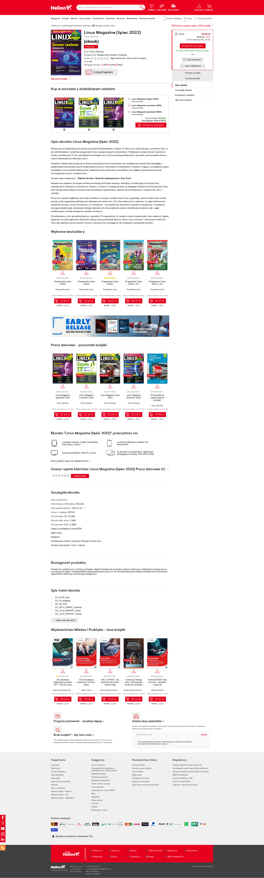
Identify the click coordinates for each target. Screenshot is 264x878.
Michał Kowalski (157, 690)
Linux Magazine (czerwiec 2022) (146, 105)
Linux (74, 545)
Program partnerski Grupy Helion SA (187, 765)
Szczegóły (183, 90)
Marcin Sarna (86, 690)
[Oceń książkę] (100, 58)
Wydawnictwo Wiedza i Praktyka (112, 55)
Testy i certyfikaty (58, 788)
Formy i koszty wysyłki (100, 784)
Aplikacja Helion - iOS (59, 795)
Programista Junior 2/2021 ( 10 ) (157, 282)
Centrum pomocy (98, 765)
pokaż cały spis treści (65, 620)
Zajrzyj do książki (59, 79)
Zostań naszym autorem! (142, 768)
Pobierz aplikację (174, 18)
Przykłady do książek (140, 778)
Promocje (110, 18)
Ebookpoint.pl (191, 851)
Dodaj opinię (80, 476)
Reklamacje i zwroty (99, 810)
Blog (93, 794)
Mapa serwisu (96, 800)
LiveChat (94, 803)
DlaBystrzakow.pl (156, 851)
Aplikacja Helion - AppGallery (62, 798)
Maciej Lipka (117, 690)
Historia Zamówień (58, 772)
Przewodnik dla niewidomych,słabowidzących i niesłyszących (104, 769)
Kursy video (85, 18)
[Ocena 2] (95, 58)
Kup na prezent (194, 59)
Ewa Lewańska (106, 690)
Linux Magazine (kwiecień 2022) (134, 396)
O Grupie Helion (138, 765)
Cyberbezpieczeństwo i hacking (65, 541)
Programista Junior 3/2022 (86, 282)
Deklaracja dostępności (100, 780)
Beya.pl (114, 857)
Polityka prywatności (99, 777)
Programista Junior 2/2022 (62, 282)
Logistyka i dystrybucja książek (185, 785)
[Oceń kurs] (60, 475)
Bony (190, 18)
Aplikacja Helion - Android (61, 791)
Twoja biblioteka (57, 775)
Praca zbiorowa (97, 51)
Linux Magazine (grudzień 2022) (147, 112)
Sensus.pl (115, 851)
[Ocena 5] (104, 58)
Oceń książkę (137, 772)
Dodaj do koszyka (192, 45)
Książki (65, 18)
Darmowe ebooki (147, 18)
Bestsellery (132, 18)
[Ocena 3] (98, 58)
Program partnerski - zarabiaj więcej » (79, 721)
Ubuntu (82, 545)
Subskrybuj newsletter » (148, 721)
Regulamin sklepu (98, 774)
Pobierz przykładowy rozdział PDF (66, 528)
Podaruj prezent (205, 18)
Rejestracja (55, 768)
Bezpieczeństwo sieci (91, 541)
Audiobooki (98, 18)
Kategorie (55, 18)
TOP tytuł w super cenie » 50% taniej (190, 25)
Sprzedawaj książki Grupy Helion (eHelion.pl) (190, 768)
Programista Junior (63, 289)
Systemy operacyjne (60, 545)
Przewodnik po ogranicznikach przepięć (157, 397)
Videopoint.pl (97, 857)
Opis (181, 85)
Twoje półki (55, 778)
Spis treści (183, 100)
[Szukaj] (141, 7)
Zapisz (204, 734)
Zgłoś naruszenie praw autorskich (145, 785)
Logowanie (55, 765)
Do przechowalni (192, 78)
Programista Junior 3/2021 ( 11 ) (133, 282)
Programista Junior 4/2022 (110, 282)
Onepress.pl (97, 851)
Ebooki (74, 18)
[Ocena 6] (107, 58)
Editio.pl (133, 851)
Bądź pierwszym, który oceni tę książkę (128, 58)
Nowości (121, 18)
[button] (167, 254)
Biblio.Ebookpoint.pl (175, 857)
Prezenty (54, 785)
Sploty (151, 857)
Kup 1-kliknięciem (193, 66)
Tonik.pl (210, 866)
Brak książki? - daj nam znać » (74, 735)
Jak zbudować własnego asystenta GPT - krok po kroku (62, 682)
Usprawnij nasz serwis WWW (103, 790)
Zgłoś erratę (56, 533)
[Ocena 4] (101, 58)
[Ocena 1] (92, 58)
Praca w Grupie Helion (181, 781)
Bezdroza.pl (172, 851)
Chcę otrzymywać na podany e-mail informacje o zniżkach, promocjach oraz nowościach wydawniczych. (165, 742)
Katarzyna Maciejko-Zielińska (64, 690)
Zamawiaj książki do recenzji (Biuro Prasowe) (191, 772)
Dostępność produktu (184, 95)
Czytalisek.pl (135, 857)
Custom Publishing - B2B (183, 778)
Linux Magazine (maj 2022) (110, 396)
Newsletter (95, 797)
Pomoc (85, 461)
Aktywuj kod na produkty (61, 781)
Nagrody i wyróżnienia (140, 781)
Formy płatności (97, 787)
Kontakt (94, 807)
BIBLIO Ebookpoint (180, 775)
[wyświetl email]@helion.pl (101, 869)
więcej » (165, 744)
